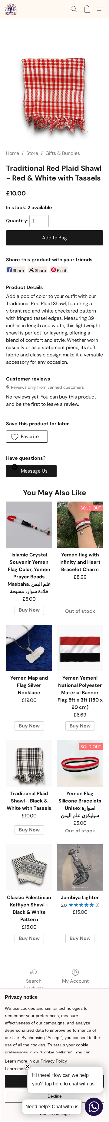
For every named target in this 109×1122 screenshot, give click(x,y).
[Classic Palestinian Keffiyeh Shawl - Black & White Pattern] (29, 867)
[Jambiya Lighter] (80, 867)
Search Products (34, 985)
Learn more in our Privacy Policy (36, 1061)
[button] (11, 9)
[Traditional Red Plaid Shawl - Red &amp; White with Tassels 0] (54, 91)
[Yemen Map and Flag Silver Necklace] (29, 648)
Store (32, 153)
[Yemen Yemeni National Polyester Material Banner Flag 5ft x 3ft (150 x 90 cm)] (80, 648)
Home (12, 153)
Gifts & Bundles (62, 153)
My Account (75, 981)
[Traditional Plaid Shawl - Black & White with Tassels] (29, 763)
